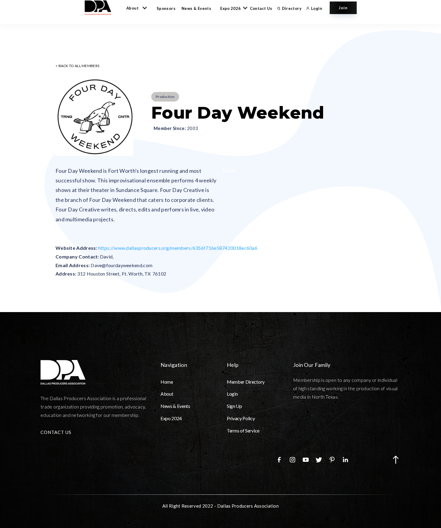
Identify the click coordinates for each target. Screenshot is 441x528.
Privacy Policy (241, 418)
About (166, 394)
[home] (100, 7)
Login (232, 394)
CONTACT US (55, 432)
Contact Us (261, 8)
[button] (135, 7)
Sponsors (166, 8)
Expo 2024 (171, 418)
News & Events (196, 8)
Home (166, 382)
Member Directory (246, 382)
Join (343, 7)
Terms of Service (243, 430)
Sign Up (234, 406)
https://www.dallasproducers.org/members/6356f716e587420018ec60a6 (177, 248)
